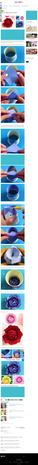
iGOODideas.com (19, 459)
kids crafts (11, 423)
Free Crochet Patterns (17, 6)
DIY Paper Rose (7, 423)
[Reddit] (1, 11)
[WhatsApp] (1, 12)
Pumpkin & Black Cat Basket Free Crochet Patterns (20, 427)
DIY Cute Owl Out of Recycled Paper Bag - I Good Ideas (11, 440)
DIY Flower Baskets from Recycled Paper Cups (15, 416)
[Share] (1, 21)
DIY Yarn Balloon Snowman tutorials (31, 47)
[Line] (1, 9)
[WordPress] (1, 15)
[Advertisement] (13, 35)
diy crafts (4, 423)
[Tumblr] (1, 8)
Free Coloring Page (4, 8)
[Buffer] (1, 20)
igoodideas (5, 430)
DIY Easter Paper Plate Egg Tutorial (31, 32)
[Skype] (1, 14)
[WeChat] (1, 17)
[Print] (1, 18)
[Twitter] (1, 6)
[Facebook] (1, 5)
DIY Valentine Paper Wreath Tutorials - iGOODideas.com (11, 443)
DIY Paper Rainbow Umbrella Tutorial (12, 385)
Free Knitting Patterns (25, 6)
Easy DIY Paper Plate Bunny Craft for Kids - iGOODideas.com (12, 447)
